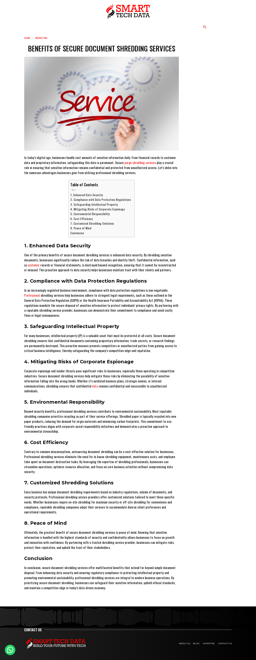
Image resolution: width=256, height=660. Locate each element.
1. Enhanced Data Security (86, 195)
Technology (53, 27)
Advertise (209, 643)
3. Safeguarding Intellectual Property (94, 204)
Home (27, 38)
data (95, 386)
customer (34, 265)
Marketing (133, 27)
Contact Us (225, 643)
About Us (184, 643)
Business (76, 27)
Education (175, 27)
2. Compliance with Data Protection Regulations (100, 200)
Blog (196, 643)
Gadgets (155, 27)
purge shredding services (140, 162)
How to (113, 27)
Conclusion (77, 233)
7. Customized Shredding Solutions (92, 223)
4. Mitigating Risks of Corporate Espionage (97, 209)
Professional (32, 295)
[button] (205, 27)
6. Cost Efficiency (81, 219)
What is (95, 27)
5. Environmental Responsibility (90, 214)
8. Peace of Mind (80, 228)
